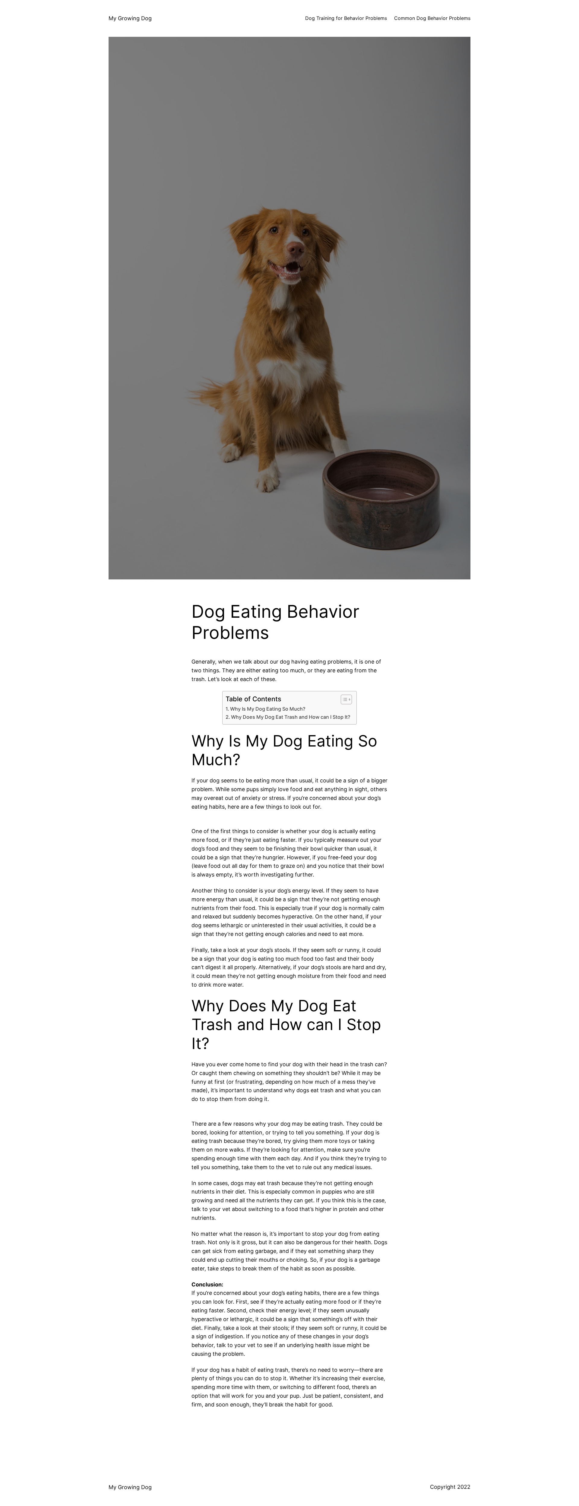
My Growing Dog (130, 18)
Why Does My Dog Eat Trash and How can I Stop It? (290, 717)
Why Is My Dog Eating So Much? (267, 709)
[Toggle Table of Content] (343, 699)
